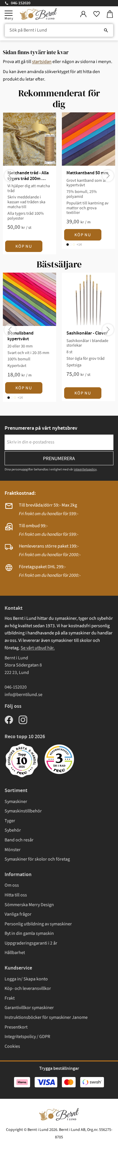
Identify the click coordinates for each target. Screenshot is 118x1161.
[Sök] (106, 30)
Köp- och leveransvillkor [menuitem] (28, 988)
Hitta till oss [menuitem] (16, 895)
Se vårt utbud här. (38, 648)
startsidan (42, 61)
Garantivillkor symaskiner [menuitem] (29, 1007)
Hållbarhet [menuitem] (15, 952)
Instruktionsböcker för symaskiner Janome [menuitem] (46, 1017)
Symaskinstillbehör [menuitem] (23, 811)
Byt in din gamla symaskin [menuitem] (29, 933)
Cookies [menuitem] (12, 1046)
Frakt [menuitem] (10, 998)
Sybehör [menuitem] (13, 830)
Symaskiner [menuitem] (16, 801)
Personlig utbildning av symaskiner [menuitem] (38, 924)
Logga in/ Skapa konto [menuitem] (26, 979)
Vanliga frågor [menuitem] (18, 914)
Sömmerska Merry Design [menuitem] (29, 905)
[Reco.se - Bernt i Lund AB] (59, 759)
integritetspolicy (85, 469)
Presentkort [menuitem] (16, 1027)
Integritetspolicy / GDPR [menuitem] (27, 1036)
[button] (8, 13)
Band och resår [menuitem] (19, 840)
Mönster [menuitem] (13, 850)
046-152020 (20, 3)
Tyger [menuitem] (10, 821)
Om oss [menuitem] (12, 885)
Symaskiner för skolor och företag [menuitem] (37, 859)
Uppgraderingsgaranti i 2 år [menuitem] (31, 943)
